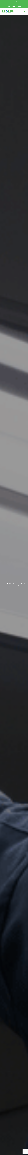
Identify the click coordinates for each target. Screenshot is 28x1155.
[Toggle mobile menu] (25, 11)
